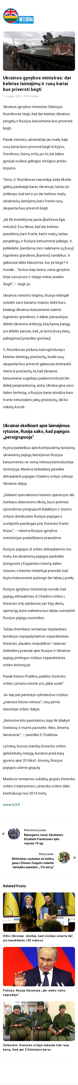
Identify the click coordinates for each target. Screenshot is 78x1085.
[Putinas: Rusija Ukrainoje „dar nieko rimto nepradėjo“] (39, 966)
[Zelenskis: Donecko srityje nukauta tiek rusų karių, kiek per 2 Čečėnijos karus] (39, 1021)
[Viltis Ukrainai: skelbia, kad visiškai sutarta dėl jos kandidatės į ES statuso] (39, 912)
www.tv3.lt (11, 805)
